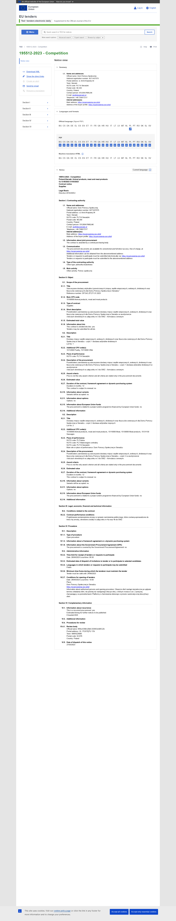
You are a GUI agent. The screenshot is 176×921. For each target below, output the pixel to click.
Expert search (79, 37)
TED (21, 47)
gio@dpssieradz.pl (79, 95)
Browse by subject (94, 37)
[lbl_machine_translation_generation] (83, 154)
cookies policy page (62, 911)
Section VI (27, 127)
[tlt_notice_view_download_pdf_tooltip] (60, 145)
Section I (26, 102)
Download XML (33, 72)
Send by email (32, 86)
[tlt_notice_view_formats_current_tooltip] (150, 170)
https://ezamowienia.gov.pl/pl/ (89, 102)
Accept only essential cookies (143, 912)
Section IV (27, 121)
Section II (26, 109)
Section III (27, 115)
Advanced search (65, 37)
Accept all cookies (119, 912)
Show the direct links (35, 76)
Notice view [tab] (25, 61)
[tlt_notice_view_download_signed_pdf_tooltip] (130, 128)
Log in (140, 8)
